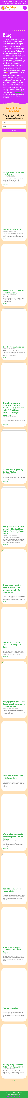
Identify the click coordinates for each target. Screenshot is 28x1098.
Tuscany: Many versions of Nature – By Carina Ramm (13, 1065)
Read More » (5, 184)
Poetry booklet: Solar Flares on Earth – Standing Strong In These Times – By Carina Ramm (13, 530)
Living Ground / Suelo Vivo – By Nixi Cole (13, 173)
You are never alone (10, 1008)
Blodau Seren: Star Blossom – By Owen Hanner (13, 291)
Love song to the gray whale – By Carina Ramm (13, 777)
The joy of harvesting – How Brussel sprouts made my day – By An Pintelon (14, 704)
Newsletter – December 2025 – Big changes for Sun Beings (13, 644)
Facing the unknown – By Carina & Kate (12, 890)
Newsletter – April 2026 (12, 229)
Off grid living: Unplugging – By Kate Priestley (13, 470)
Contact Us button (19, 92)
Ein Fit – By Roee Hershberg (13, 347)
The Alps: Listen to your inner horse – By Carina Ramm (12, 949)
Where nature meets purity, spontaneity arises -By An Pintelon (13, 836)
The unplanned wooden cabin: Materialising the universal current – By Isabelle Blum (12, 589)
